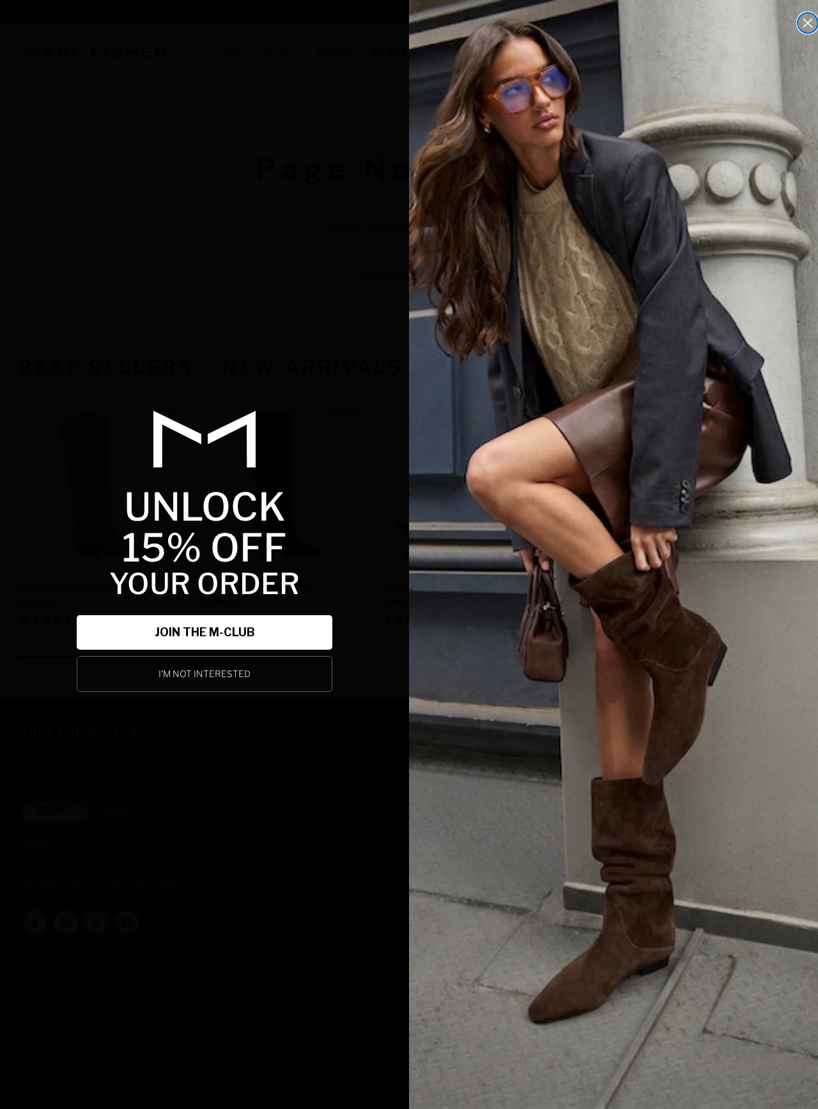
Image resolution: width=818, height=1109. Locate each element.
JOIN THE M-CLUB (205, 632)
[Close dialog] (808, 23)
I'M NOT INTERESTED (204, 673)
